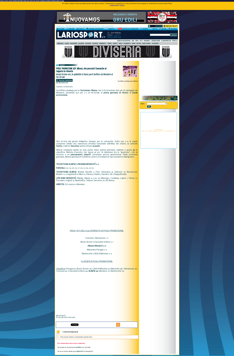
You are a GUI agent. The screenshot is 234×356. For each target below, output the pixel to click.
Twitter (154, 29)
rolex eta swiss (28, 1)
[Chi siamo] (57, 29)
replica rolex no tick (57, 1)
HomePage (60, 43)
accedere (78, 347)
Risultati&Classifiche (124, 41)
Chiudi (122, 5)
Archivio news (155, 41)
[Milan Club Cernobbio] (162, 22)
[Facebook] (141, 29)
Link (133, 41)
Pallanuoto (127, 43)
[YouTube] (160, 29)
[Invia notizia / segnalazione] (119, 29)
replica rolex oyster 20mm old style (11, 1)
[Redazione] (67, 29)
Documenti (147, 41)
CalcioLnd (81, 43)
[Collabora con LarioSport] (87, 29)
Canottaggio (146, 43)
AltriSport (155, 43)
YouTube (163, 29)
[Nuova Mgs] (101, 22)
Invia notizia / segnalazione (130, 29)
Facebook (145, 29)
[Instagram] (169, 29)
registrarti (79, 351)
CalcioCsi (95, 43)
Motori (139, 43)
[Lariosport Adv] (158, 148)
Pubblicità (111, 29)
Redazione (71, 29)
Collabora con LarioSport (96, 29)
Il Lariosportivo (166, 41)
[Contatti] (77, 29)
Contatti (81, 29)
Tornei (109, 43)
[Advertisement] (96, 118)
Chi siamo (61, 29)
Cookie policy (114, 5)
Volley (120, 43)
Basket (115, 43)
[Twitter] (151, 29)
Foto (141, 41)
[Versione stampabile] (118, 326)
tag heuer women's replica (42, 1)
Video (136, 41)
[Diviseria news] (117, 57)
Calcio (67, 43)
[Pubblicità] (107, 29)
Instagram (174, 29)
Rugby (133, 43)
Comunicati (102, 43)
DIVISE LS (174, 41)
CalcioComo (73, 43)
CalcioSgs (88, 43)
